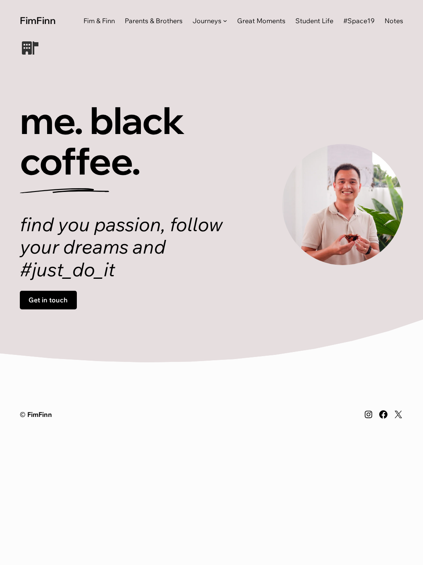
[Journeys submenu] (225, 21)
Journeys (206, 21)
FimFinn (38, 20)
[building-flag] (30, 48)
